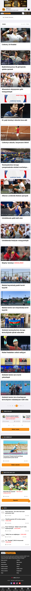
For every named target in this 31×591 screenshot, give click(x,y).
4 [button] (15, 425)
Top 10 (18, 566)
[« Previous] (8, 406)
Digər (2, 572)
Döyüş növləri (4, 564)
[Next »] (23, 406)
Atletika (18, 560)
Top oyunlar (3, 562)
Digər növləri (19, 562)
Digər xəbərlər (22, 590)
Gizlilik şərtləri (19, 568)
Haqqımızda (19, 570)
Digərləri (15, 500)
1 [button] (10, 425)
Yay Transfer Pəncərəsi (8, 17)
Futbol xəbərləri (4, 568)
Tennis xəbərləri (4, 570)
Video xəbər (28, 590)
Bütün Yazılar (15, 429)
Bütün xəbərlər (15, 464)
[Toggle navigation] (28, 13)
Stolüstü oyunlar (4, 566)
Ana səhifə (23, 24)
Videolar (18, 564)
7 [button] (20, 425)
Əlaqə (18, 572)
